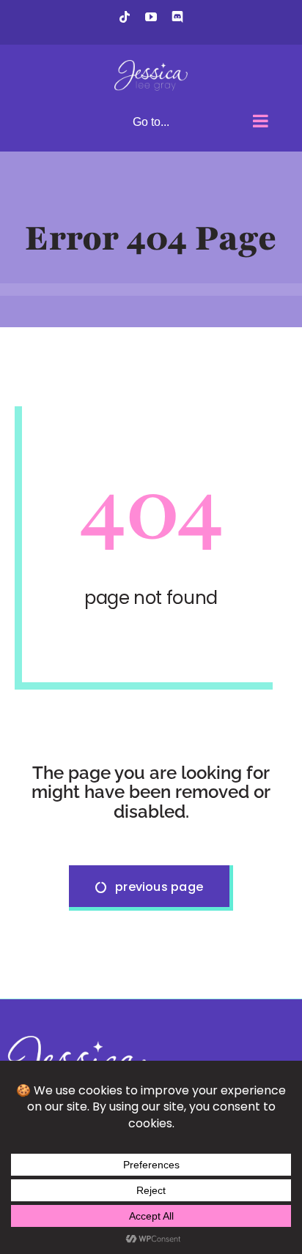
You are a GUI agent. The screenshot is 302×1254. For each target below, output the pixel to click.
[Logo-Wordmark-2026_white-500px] (73, 1041)
